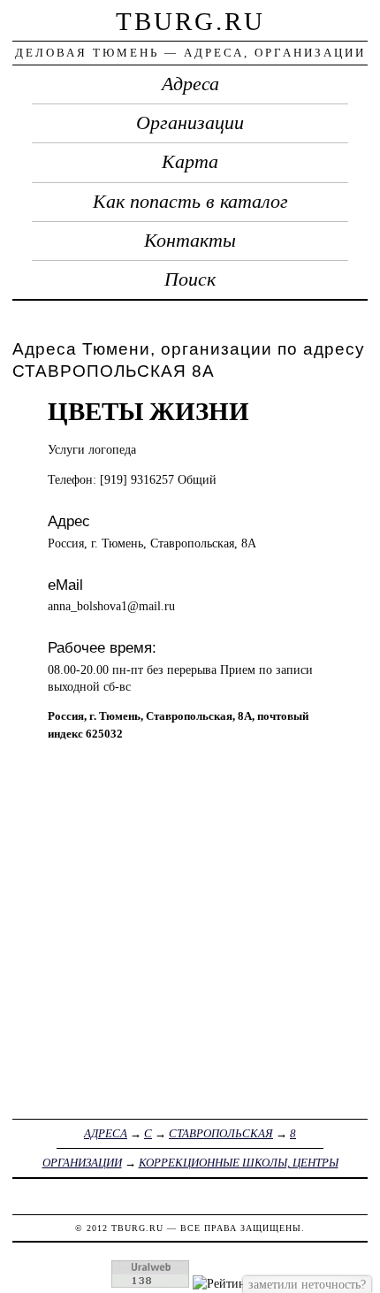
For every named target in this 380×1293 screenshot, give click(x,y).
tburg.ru (190, 21)
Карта (190, 161)
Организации (190, 123)
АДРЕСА (105, 1133)
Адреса (190, 84)
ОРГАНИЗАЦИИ (82, 1162)
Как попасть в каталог (190, 201)
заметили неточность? (307, 1284)
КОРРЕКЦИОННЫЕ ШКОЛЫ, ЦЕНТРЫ (238, 1162)
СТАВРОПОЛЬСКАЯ (221, 1133)
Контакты (190, 240)
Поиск (190, 279)
